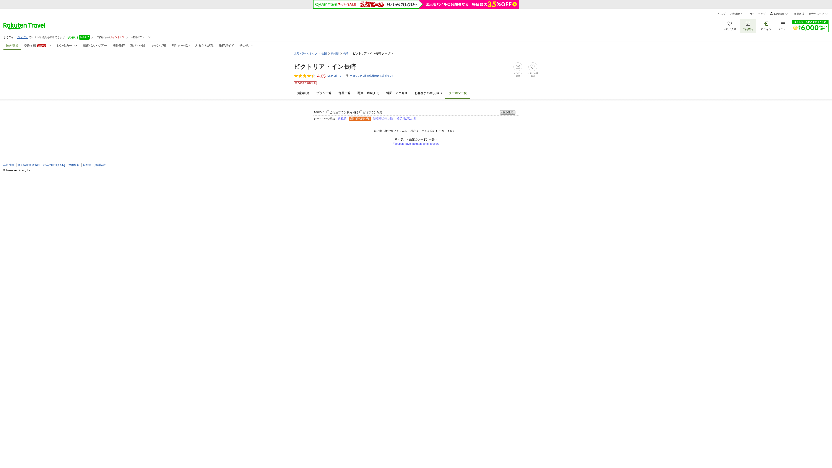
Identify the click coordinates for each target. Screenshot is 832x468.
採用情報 (74, 165)
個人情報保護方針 (29, 165)
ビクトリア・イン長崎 (325, 66)
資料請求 (100, 165)
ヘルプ (722, 13)
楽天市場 (799, 13)
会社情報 (8, 165)
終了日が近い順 (406, 118)
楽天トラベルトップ (305, 53)
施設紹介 (303, 93)
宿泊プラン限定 (372, 112)
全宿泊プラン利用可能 (344, 112)
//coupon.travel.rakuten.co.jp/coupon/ (416, 143)
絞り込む (507, 112)
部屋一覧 (344, 93)
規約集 (87, 165)
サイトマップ (757, 13)
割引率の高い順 (383, 118)
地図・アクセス (397, 93)
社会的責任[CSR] (54, 165)
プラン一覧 (324, 93)
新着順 (342, 118)
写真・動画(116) (368, 93)
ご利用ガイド (738, 13)
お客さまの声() (428, 93)
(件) (332, 76)
